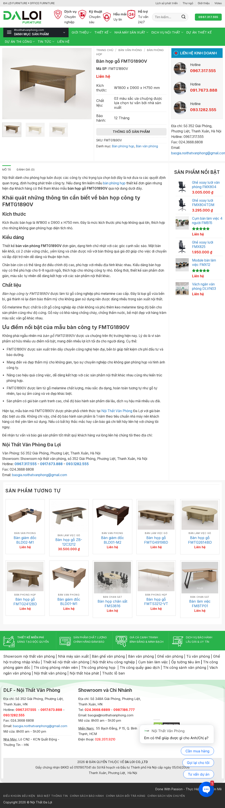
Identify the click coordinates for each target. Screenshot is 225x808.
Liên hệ (63, 41)
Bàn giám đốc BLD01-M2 (112, 540)
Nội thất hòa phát (84, 673)
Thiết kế (101, 32)
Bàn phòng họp (123, 146)
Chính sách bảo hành (87, 795)
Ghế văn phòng (170, 656)
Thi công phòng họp (98, 667)
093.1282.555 (77, 464)
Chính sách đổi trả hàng (125, 795)
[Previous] (9, 84)
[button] (36, 32)
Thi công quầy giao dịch (140, 667)
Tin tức (44, 41)
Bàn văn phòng (130, 50)
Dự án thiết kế (199, 32)
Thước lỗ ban (113, 673)
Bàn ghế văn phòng (108, 656)
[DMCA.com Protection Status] (166, 724)
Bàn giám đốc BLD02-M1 (25, 540)
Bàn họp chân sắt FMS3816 (112, 603)
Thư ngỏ (188, 3)
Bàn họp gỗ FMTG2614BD (200, 540)
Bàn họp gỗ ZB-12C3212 (68, 541)
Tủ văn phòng (198, 656)
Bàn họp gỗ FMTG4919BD (156, 540)
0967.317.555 (26, 464)
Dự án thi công (18, 41)
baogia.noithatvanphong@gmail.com (39, 475)
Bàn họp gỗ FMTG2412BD (25, 601)
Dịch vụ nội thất (165, 32)
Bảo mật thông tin (52, 795)
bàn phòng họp (114, 183)
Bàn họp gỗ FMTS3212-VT (156, 601)
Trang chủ (104, 50)
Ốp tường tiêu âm (185, 662)
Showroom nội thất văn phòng (29, 656)
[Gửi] (183, 17)
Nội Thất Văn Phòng (116, 411)
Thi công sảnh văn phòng (184, 667)
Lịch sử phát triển (167, 3)
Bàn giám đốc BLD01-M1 (68, 601)
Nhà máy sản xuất (129, 32)
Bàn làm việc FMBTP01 (199, 603)
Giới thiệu (204, 3)
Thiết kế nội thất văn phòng (66, 662)
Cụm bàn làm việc (153, 662)
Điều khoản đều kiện (19, 795)
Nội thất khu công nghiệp (114, 662)
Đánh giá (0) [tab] (26, 169)
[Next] (84, 84)
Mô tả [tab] (6, 169)
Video (218, 3)
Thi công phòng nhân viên (56, 667)
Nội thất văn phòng (50, 673)
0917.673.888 (51, 464)
